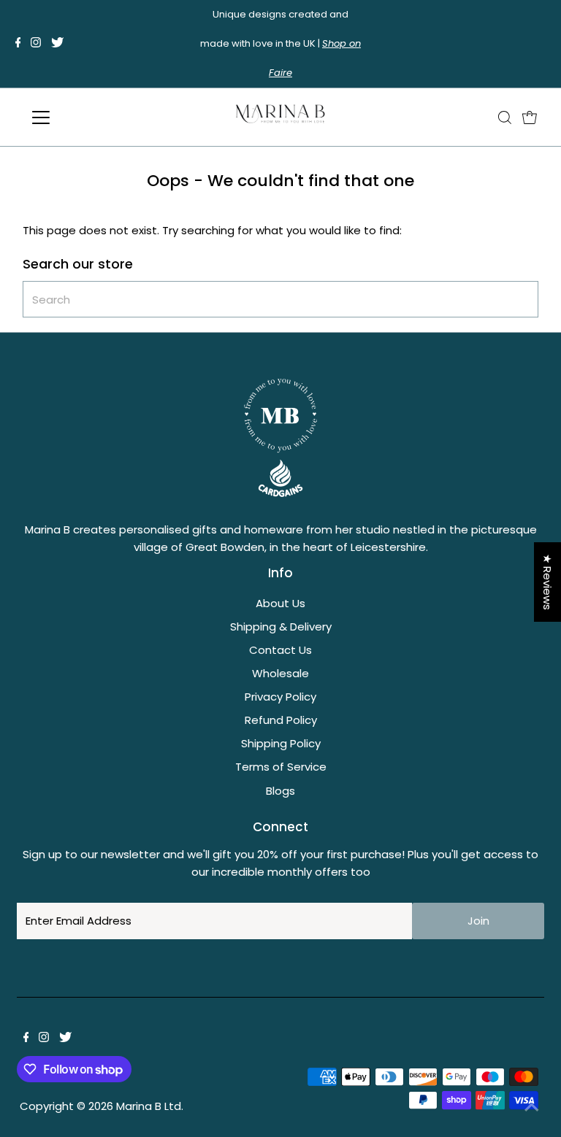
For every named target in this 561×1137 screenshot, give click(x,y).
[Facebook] (18, 43)
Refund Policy (281, 720)
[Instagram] (36, 43)
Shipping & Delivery (281, 626)
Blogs (280, 790)
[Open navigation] (83, 117)
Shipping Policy (281, 743)
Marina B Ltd (148, 1106)
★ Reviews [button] (547, 582)
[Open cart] (529, 117)
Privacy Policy (280, 696)
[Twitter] (57, 43)
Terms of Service (281, 766)
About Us (280, 603)
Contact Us (280, 650)
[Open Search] (504, 117)
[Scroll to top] (531, 1107)
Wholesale (280, 673)
